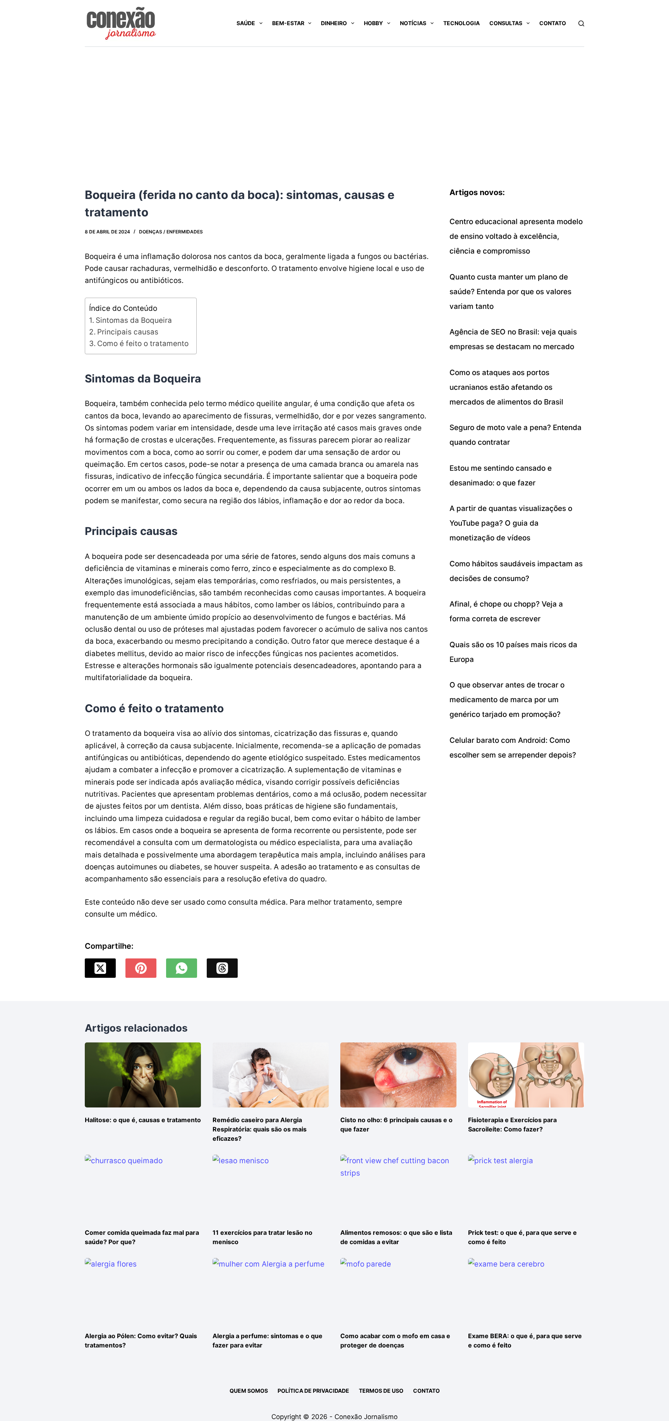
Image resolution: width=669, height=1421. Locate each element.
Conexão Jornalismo (366, 1417)
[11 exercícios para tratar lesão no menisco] (271, 1187)
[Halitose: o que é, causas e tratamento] (143, 1075)
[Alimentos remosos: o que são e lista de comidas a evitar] (398, 1187)
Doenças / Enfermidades (171, 232)
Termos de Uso (381, 1390)
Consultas (505, 23)
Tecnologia (461, 23)
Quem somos (249, 1390)
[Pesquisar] (581, 23)
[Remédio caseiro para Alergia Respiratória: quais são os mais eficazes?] (271, 1075)
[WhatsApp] (181, 968)
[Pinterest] (140, 968)
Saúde (246, 23)
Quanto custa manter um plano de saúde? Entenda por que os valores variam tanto (510, 292)
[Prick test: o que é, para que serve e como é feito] (526, 1187)
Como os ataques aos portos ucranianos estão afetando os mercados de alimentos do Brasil (506, 387)
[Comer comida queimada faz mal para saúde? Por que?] (143, 1187)
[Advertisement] (334, 105)
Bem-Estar (288, 23)
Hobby (373, 23)
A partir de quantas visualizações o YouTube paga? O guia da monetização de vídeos (510, 523)
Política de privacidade (313, 1390)
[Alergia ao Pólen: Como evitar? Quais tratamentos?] (143, 1290)
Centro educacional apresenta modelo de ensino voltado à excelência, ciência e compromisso (516, 236)
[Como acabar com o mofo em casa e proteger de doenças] (398, 1290)
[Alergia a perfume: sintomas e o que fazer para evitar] (271, 1290)
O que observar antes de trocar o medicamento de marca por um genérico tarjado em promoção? (506, 700)
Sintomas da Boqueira (134, 320)
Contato (552, 23)
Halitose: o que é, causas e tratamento (143, 1120)
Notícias (413, 23)
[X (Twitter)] (100, 968)
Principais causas (127, 331)
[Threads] (222, 968)
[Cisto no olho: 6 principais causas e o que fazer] (398, 1075)
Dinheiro (334, 23)
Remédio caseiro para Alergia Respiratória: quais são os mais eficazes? (260, 1129)
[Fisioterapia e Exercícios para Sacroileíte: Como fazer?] (526, 1075)
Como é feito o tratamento (143, 343)
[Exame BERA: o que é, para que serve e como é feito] (526, 1290)
